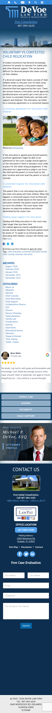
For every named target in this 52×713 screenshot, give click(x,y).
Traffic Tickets (12, 342)
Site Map (13, 547)
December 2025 (13, 274)
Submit (26, 625)
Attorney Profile (13, 446)
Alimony (9, 292)
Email (22, 2)
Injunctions (11, 327)
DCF (8, 307)
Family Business (13, 316)
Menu (42, 2)
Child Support (12, 301)
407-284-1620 (26, 25)
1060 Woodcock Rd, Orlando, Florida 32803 (26, 706)
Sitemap (26, 710)
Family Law (11, 318)
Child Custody (12, 295)
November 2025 (13, 277)
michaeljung (17, 147)
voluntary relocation (23, 254)
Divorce (9, 310)
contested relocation (31, 251)
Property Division (13, 336)
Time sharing (11, 339)
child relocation (14, 251)
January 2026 (12, 272)
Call (15, 2)
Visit (29, 2)
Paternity (10, 333)
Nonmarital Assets (14, 330)
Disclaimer (26, 547)
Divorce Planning (13, 313)
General (9, 324)
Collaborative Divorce (16, 304)
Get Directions (26, 530)
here (9, 238)
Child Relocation (13, 298)
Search (35, 2)
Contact (39, 547)
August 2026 (12, 266)
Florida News (12, 321)
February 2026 (12, 269)
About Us (10, 287)
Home (9, 2)
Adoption (10, 289)
